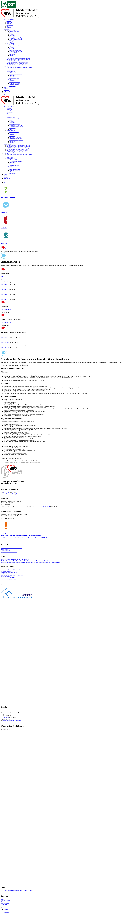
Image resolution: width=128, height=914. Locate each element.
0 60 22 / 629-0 (4, 294)
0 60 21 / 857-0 (4, 284)
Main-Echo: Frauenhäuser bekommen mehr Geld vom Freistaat (15, 559)
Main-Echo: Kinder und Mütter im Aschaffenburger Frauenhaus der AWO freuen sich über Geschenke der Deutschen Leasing (30, 562)
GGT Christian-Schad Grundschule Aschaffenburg (18, 58)
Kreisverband (10, 22)
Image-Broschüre (5, 903)
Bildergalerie (12, 41)
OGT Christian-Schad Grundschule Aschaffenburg (18, 59)
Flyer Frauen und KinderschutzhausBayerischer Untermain (9, 573)
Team (10, 33)
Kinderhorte (6, 29)
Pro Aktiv (11, 76)
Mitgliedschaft (10, 25)
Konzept (11, 42)
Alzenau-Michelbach (11, 30)
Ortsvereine (6, 90)
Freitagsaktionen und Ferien (16, 38)
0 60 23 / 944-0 (4, 299)
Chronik (8, 26)
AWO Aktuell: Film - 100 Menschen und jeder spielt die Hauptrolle (16, 890)
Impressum (6, 912)
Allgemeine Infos (11, 71)
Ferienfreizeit (7, 91)
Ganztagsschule (7, 56)
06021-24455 (6, 492)
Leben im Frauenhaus (14, 82)
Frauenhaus (6, 66)
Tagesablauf (12, 35)
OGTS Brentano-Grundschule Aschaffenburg (17, 63)
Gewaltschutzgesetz (14, 78)
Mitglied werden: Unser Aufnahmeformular (11, 901)
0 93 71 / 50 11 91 (5, 347)
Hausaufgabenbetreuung (15, 37)
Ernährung (11, 34)
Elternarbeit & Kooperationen (16, 39)
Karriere (5, 87)
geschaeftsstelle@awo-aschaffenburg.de (12, 720)
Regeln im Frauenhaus (14, 83)
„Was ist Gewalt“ (5, 549)
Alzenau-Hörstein (11, 43)
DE (4, 92)
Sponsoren (9, 27)
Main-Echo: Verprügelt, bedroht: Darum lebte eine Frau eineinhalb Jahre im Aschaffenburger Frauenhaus (25, 560)
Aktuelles (6, 88)
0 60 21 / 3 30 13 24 (5, 337)
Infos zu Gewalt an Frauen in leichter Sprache (11, 548)
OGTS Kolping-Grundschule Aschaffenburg (17, 64)
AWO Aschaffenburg (9, 19)
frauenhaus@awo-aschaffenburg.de (9, 493)
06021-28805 (6, 718)
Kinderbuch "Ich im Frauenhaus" (8, 579)
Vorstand (9, 23)
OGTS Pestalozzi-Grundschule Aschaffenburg (17, 62)
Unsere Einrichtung (14, 31)
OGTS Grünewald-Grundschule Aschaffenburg (18, 60)
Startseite (9, 21)
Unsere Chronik (4, 904)
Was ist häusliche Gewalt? (15, 74)
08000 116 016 (46, 506)
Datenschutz (6, 909)
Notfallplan (12, 75)
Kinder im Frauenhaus (14, 84)
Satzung (2, 899)
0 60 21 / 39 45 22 (5, 342)
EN (4, 94)
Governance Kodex (5, 900)
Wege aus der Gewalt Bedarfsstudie (9, 552)
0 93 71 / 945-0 (4, 289)
